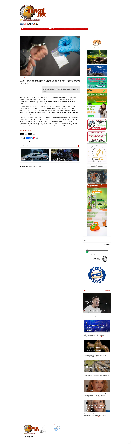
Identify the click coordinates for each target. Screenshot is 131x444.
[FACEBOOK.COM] (21, 24)
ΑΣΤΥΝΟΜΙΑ (83, 29)
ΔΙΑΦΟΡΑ (64, 29)
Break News (26, 77)
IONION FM (51, 29)
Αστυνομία (33, 77)
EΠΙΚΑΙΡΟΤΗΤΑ (31, 29)
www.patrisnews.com (25, 130)
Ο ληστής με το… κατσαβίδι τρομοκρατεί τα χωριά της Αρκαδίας (35, 158)
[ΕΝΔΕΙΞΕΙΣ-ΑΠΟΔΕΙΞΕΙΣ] (34, 24)
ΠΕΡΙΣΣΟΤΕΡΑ (73, 29)
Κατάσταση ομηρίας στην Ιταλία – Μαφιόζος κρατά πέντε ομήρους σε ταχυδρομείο (64, 158)
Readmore (97, 307)
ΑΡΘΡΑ (58, 29)
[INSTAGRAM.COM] (28, 24)
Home (23, 29)
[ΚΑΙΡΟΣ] (32, 24)
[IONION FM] (37, 24)
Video (86, 291)
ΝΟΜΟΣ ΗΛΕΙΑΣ (42, 29)
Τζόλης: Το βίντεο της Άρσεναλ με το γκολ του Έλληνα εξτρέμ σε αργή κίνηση (97, 302)
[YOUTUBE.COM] (25, 24)
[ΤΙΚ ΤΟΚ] (30, 24)
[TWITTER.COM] (23, 24)
